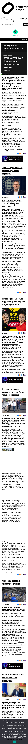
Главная (6, 45)
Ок (14, 741)
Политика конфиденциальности (14, 739)
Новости (10, 55)
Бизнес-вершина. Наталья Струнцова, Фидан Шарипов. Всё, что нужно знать (14, 301)
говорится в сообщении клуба (14, 248)
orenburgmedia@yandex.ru (12, 21)
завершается (20, 418)
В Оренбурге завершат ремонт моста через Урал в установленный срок (13, 391)
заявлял (10, 143)
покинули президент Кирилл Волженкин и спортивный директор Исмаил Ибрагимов (13, 211)
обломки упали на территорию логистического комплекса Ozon (13, 643)
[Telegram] (21, 153)
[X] (23, 153)
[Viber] (25, 153)
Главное (13, 45)
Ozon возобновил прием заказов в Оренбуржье (12, 582)
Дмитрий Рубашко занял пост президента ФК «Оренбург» (12, 170)
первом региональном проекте (12, 343)
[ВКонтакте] (18, 153)
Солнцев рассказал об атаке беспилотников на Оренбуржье (14, 677)
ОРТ (17, 107)
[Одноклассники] (20, 153)
